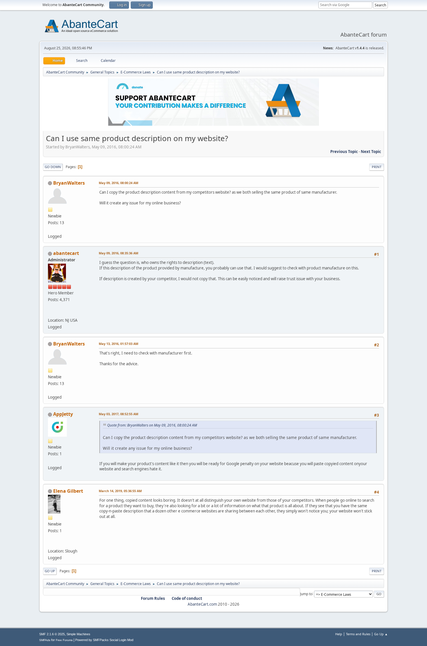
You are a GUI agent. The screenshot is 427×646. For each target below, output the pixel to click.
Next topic (371, 151)
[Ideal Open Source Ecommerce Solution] (50, 313)
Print (376, 167)
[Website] (50, 544)
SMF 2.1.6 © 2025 (52, 634)
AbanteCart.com (202, 604)
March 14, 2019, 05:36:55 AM (120, 491)
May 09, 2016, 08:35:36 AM (118, 253)
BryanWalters (69, 183)
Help (338, 634)
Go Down (53, 167)
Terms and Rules (358, 634)
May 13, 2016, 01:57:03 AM (118, 343)
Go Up (50, 571)
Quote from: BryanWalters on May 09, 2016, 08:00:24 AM (152, 425)
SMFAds (44, 640)
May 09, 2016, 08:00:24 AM (118, 183)
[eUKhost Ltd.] (50, 229)
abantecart (66, 253)
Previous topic (344, 151)
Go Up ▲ (381, 634)
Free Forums (64, 640)
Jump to (306, 593)
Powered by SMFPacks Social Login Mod (104, 640)
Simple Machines (78, 634)
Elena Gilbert (68, 491)
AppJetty (63, 414)
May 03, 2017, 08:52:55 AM (118, 414)
